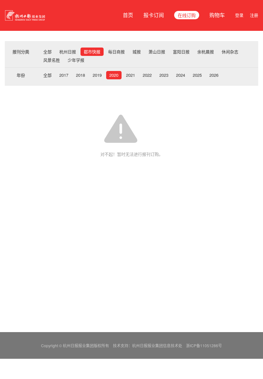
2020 (113, 75)
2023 (163, 75)
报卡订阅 (153, 15)
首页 (128, 15)
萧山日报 (156, 51)
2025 (197, 75)
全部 (47, 51)
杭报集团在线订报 (26, 15)
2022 (147, 75)
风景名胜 (51, 60)
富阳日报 (181, 51)
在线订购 (187, 15)
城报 (136, 51)
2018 (80, 75)
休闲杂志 (230, 51)
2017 (63, 75)
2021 (130, 75)
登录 (239, 15)
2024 (180, 75)
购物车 (217, 15)
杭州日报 (67, 51)
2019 (97, 75)
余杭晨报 (205, 51)
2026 (213, 75)
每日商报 (116, 51)
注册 (254, 15)
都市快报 (92, 51)
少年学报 (76, 60)
